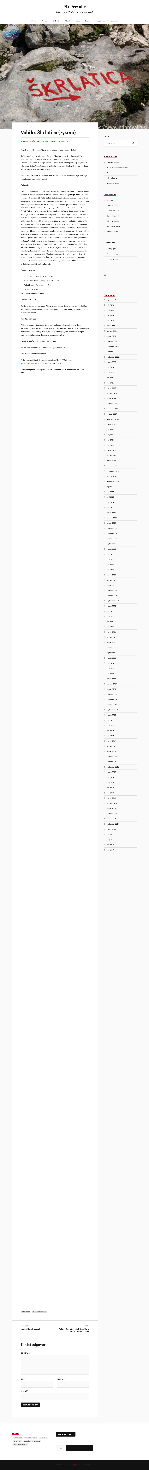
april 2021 (110, 627)
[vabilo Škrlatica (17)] (55, 1224)
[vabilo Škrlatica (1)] (55, 402)
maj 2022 (110, 564)
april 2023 (110, 507)
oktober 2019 (112, 705)
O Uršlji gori (111, 249)
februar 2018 (112, 803)
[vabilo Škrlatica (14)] (55, 1070)
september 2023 (113, 481)
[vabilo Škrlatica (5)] (55, 608)
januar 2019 (111, 751)
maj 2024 (110, 440)
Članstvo (68, 21)
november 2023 (113, 471)
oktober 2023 (112, 476)
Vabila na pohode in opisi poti (118, 168)
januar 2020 (111, 689)
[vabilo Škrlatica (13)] (55, 1019)
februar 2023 (112, 518)
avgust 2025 (111, 362)
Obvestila (44, 21)
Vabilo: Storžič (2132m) (30, 1329)
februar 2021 (112, 637)
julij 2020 (110, 663)
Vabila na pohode (39, 1311)
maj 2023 (110, 502)
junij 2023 (110, 497)
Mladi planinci (100, 21)
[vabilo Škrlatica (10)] (55, 865)
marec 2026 (111, 326)
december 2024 (112, 404)
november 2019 (113, 699)
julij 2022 (110, 554)
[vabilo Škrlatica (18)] (55, 1276)
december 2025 (112, 341)
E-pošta (61, 1379)
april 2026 (110, 320)
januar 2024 (111, 461)
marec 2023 (111, 513)
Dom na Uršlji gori (113, 254)
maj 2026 (110, 315)
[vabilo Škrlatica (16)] (55, 1173)
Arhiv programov (113, 183)
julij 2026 (110, 305)
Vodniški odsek (112, 231)
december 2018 (112, 757)
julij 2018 (110, 777)
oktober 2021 (112, 596)
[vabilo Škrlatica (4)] (55, 557)
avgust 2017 (111, 829)
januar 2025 (111, 398)
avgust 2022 (111, 549)
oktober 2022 (112, 538)
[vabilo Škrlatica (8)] (55, 762)
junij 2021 (110, 616)
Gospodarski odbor (114, 216)
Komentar (26, 1353)
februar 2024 (112, 455)
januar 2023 (111, 523)
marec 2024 (111, 450)
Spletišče (25, 1391)
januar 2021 (111, 642)
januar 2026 (111, 336)
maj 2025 (110, 378)
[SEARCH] (133, 143)
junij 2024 (110, 435)
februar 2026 (112, 331)
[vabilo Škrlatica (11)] (55, 916)
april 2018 (110, 793)
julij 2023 (110, 492)
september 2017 (113, 824)
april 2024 (110, 445)
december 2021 (112, 590)
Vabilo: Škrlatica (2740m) (48, 132)
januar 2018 (111, 808)
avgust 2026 (111, 300)
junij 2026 (110, 310)
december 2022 (112, 528)
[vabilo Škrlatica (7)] (55, 711)
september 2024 (113, 419)
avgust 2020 (111, 658)
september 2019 (113, 710)
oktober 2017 (112, 819)
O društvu (56, 21)
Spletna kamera (112, 259)
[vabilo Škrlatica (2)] (55, 454)
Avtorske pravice (66, 1434)
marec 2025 (111, 388)
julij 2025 (110, 367)
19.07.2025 (50, 141)
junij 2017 (110, 839)
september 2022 (113, 544)
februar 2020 (112, 684)
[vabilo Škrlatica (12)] (55, 968)
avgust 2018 (111, 772)
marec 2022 (111, 575)
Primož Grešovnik (31, 141)
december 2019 (112, 694)
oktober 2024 (112, 414)
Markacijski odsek (113, 226)
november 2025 (113, 346)
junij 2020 (110, 668)
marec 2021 (111, 632)
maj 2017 (110, 845)
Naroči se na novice (80, 1448)
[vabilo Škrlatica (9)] (55, 813)
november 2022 (113, 533)
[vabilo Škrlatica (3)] (55, 505)
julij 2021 (110, 611)
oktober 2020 (112, 648)
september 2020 (113, 653)
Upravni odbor (112, 200)
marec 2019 (111, 741)
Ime (23, 1379)
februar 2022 (112, 580)
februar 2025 (112, 393)
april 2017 (110, 850)
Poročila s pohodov (114, 173)
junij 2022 (110, 559)
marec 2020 (111, 679)
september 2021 (113, 601)
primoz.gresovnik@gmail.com (32, 363)
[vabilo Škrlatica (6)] (55, 659)
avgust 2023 (111, 487)
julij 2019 (110, 720)
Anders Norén (89, 1465)
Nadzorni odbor (113, 205)
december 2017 (112, 814)
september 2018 (113, 767)
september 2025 (113, 357)
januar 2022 (111, 585)
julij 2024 (110, 429)
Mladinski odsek (113, 221)
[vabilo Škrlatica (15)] (55, 1122)
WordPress (68, 1465)
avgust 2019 (111, 715)
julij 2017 (110, 834)
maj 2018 (110, 788)
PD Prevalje (74, 6)
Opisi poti (65, 141)
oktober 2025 (112, 352)
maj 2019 (110, 731)
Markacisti (114, 21)
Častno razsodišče (113, 211)
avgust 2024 (111, 424)
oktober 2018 (112, 762)
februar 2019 (112, 746)
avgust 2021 (111, 606)
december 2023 (112, 466)
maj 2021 (110, 622)
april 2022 (110, 570)
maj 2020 (110, 673)
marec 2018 (111, 798)
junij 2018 (110, 782)
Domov (34, 21)
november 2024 (113, 409)
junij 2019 (110, 725)
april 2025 (110, 383)
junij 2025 (110, 372)
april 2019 (110, 736)
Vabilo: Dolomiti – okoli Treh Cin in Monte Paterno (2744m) (74, 1330)
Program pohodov (83, 21)
